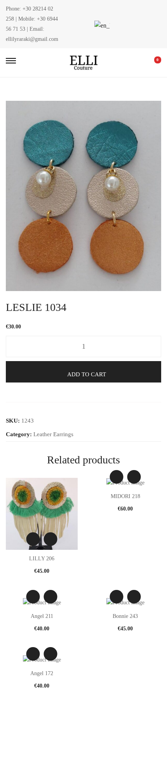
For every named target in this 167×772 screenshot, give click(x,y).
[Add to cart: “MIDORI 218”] (134, 477)
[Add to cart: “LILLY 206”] (50, 539)
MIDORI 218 (125, 496)
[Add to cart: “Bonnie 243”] (134, 597)
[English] (101, 25)
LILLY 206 (41, 558)
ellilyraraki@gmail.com (32, 39)
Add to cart (86, 374)
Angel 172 (41, 673)
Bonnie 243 (125, 616)
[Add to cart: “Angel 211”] (50, 597)
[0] (152, 63)
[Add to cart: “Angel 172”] (50, 654)
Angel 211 (42, 616)
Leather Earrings (53, 434)
